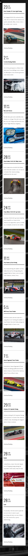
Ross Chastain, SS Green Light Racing (13, 11)
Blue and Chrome (8, 110)
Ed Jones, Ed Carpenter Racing (11, 409)
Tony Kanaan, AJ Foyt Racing (10, 262)
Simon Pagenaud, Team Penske (11, 360)
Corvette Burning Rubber (10, 62)
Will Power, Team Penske (10, 311)
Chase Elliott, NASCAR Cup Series (12, 212)
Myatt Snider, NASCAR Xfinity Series (13, 161)
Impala (5, 458)
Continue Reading (8, 48)
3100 (5, 504)
